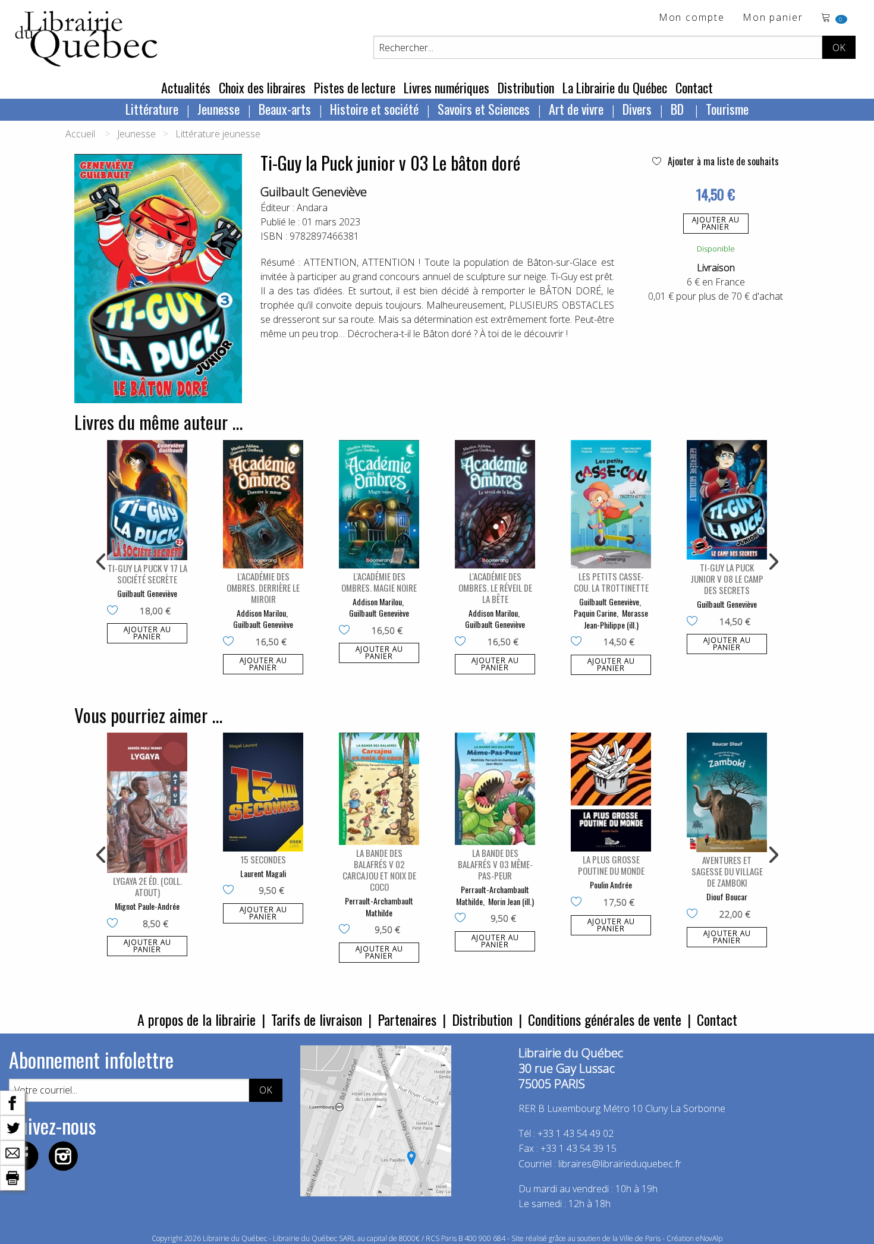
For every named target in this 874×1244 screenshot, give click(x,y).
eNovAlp (709, 1238)
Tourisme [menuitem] (727, 108)
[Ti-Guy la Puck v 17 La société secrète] (147, 500)
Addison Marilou (261, 613)
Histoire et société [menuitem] (374, 108)
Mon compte (692, 18)
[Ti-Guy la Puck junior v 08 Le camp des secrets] (727, 500)
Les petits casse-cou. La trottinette (611, 582)
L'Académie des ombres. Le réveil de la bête (495, 587)
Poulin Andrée (611, 884)
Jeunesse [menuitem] (218, 108)
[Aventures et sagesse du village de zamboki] (727, 793)
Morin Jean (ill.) (511, 901)
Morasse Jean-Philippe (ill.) (616, 619)
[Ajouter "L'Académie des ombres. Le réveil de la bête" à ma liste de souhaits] (463, 642)
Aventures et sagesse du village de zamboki (727, 871)
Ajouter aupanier (716, 223)
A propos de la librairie (196, 1019)
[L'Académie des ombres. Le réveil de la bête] (495, 504)
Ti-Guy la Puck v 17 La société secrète (147, 573)
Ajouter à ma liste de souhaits (722, 161)
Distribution (526, 87)
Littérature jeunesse (217, 133)
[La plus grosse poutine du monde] (611, 792)
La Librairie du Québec (614, 87)
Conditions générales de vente (604, 1019)
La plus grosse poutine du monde (611, 865)
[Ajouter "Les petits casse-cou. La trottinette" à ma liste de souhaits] (579, 642)
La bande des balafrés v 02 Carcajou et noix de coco (379, 869)
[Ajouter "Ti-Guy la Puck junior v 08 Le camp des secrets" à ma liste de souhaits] (695, 622)
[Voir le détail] (147, 500)
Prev (101, 561)
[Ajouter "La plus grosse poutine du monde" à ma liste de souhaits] (579, 902)
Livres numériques (446, 87)
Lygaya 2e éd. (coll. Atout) (147, 886)
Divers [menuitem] (637, 108)
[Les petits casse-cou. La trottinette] (611, 504)
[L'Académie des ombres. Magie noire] (379, 504)
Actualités (185, 87)
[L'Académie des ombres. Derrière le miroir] (263, 504)
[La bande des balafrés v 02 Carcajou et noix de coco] (379, 789)
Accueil (80, 133)
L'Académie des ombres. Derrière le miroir (263, 587)
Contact (694, 87)
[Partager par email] (12, 1151)
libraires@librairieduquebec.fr (619, 1163)
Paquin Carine (595, 613)
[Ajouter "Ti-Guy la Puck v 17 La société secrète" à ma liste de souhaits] (115, 611)
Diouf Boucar (726, 896)
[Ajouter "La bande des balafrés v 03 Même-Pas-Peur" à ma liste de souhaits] (463, 918)
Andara (312, 207)
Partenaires (407, 1019)
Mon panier (773, 18)
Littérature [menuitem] (151, 108)
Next (772, 561)
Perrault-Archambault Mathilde (379, 906)
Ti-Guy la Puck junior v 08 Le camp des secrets (726, 578)
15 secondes (263, 859)
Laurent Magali (263, 873)
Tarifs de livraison (316, 1019)
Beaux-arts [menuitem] (285, 108)
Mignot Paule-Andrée (147, 906)
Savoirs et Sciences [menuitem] (484, 108)
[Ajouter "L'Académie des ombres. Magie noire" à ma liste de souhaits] (347, 630)
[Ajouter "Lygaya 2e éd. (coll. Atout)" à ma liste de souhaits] (115, 924)
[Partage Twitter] (12, 1126)
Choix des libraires (262, 87)
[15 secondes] (263, 792)
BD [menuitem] (679, 108)
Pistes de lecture (354, 87)
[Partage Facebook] (12, 1101)
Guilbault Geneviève (313, 192)
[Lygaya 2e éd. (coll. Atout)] (147, 803)
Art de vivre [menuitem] (576, 108)
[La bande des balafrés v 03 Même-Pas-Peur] (495, 789)
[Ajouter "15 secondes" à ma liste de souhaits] (231, 890)
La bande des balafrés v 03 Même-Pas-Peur (495, 864)
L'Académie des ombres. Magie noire (379, 582)
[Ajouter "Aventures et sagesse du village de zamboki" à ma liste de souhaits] (695, 914)
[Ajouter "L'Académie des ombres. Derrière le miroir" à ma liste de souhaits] (231, 642)
